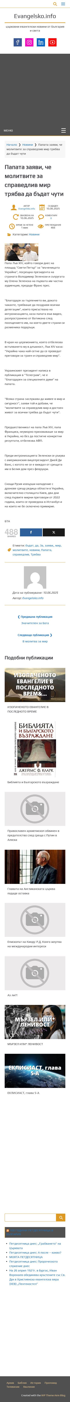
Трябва (36, 554)
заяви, (49, 545)
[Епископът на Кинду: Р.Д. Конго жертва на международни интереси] (35, 920)
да (36, 545)
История (35, 1382)
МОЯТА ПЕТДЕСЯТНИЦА (26, 1257)
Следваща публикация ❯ (35, 635)
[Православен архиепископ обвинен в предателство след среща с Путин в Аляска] (35, 809)
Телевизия (13, 1386)
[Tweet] (54, 532)
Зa (41, 545)
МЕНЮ (8, 130)
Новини (27, 144)
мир (58, 545)
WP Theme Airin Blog (53, 1395)
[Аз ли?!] (35, 973)
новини (34, 550)
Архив (10, 1382)
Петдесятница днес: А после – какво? (35, 1252)
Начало (12, 144)
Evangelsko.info (35, 15)
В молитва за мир (35, 641)
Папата (46, 550)
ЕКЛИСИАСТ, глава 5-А (23, 1093)
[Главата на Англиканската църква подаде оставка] (35, 867)
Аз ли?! (12, 995)
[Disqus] (35, 1153)
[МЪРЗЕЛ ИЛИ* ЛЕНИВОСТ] (35, 1022)
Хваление (29, 1386)
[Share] (31, 532)
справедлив (21, 554)
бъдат (29, 545)
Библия (22, 1382)
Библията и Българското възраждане (33, 782)
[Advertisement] (35, 89)
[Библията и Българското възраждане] (35, 749)
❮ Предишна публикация (35, 616)
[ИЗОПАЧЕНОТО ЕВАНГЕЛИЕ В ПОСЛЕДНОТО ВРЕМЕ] (35, 685)
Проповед (51, 1382)
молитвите (20, 550)
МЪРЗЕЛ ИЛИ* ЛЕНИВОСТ (25, 1044)
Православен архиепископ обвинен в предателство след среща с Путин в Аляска (33, 835)
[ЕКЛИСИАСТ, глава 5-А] (35, 1071)
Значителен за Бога (35, 623)
